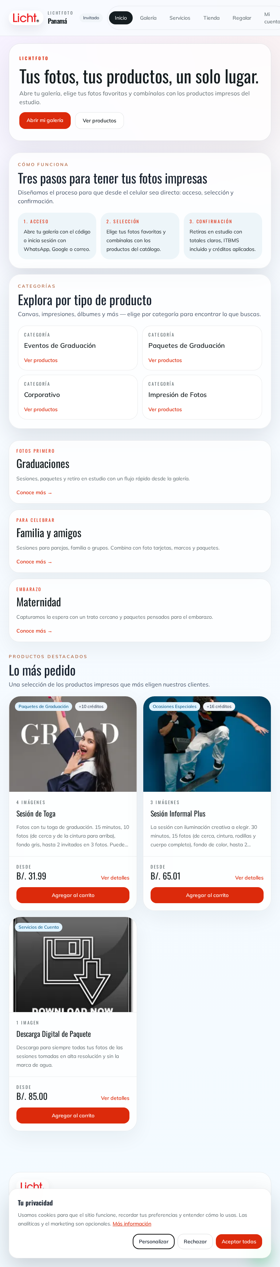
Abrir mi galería (45, 120)
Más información (132, 1223)
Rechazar (195, 1241)
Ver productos (99, 120)
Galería (148, 18)
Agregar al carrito (73, 895)
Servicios (180, 18)
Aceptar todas (239, 1241)
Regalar (242, 18)
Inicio (121, 18)
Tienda (211, 18)
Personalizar (153, 1241)
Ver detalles (115, 877)
